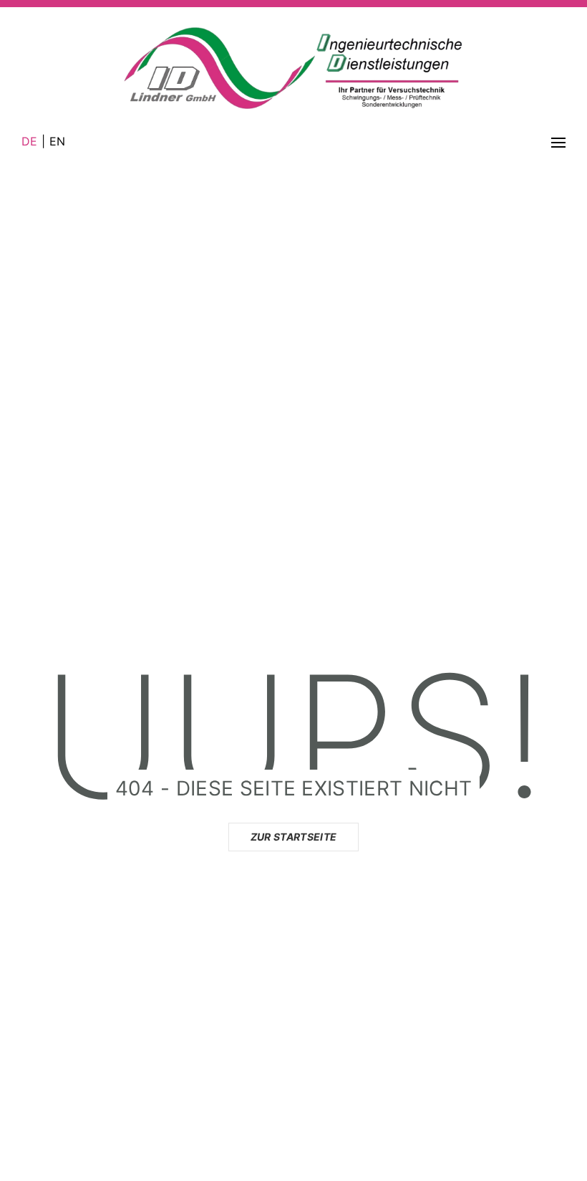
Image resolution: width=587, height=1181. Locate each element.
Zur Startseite (293, 837)
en (55, 141)
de (31, 141)
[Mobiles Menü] (558, 141)
